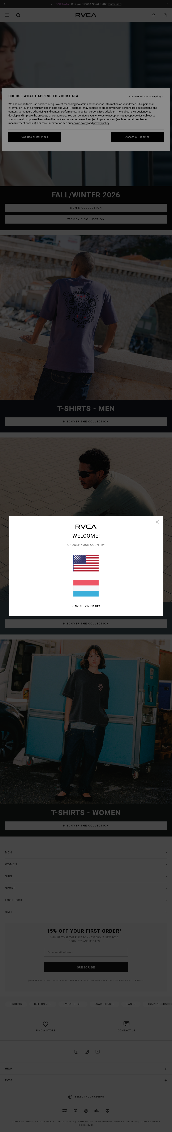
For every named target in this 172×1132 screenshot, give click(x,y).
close (157, 521)
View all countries (86, 606)
